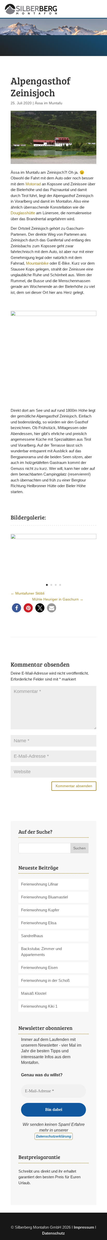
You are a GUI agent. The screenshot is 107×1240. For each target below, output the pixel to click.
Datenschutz (53, 1233)
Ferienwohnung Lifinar (39, 884)
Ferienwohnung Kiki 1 (39, 1006)
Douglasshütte (23, 213)
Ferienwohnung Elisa (38, 923)
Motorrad (33, 184)
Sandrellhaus (32, 936)
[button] (16, 607)
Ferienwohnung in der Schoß (45, 980)
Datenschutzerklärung (53, 1136)
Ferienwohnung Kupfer (40, 910)
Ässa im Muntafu (48, 103)
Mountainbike (37, 263)
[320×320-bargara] (53, 393)
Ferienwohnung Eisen (39, 967)
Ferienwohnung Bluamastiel (44, 897)
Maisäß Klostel (33, 993)
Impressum (84, 1227)
